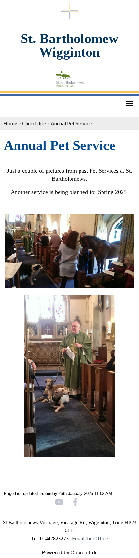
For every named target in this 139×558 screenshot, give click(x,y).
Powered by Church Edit (70, 552)
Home (10, 123)
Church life (34, 123)
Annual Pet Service (71, 123)
